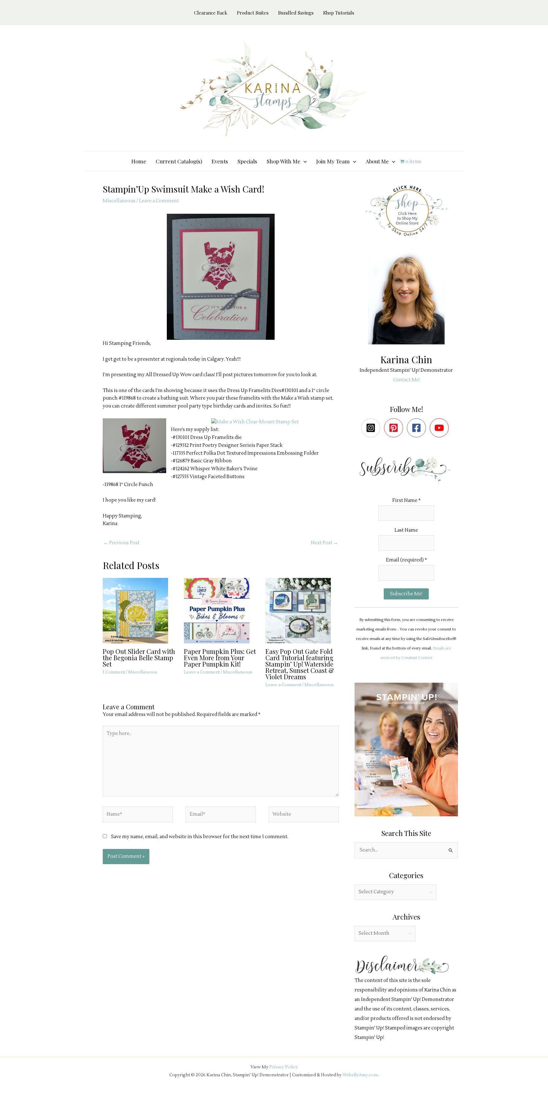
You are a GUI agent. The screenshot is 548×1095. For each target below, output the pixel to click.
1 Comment (114, 672)
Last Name (406, 530)
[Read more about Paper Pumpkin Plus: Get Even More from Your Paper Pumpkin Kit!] (220, 610)
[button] (303, 161)
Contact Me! (406, 380)
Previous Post (121, 543)
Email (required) (406, 560)
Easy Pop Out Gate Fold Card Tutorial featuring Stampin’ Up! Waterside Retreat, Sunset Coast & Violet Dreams (299, 664)
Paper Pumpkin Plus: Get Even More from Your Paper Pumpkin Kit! (220, 657)
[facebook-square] (418, 427)
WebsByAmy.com (360, 1075)
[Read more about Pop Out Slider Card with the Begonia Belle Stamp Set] (139, 610)
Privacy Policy (283, 1067)
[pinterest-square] (395, 427)
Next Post (324, 543)
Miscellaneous (119, 201)
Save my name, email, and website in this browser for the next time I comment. (199, 837)
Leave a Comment (159, 201)
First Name (406, 500)
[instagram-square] (372, 427)
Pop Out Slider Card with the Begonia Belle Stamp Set (139, 657)
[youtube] (441, 427)
